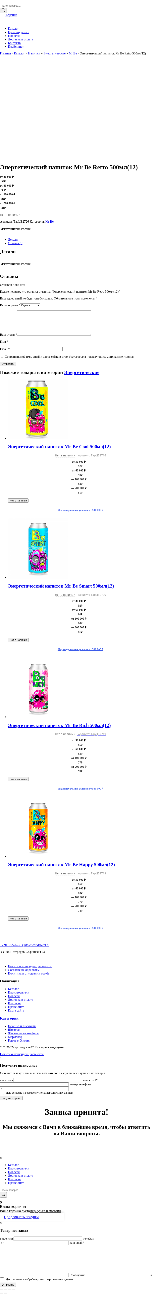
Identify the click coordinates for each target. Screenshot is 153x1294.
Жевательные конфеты (23, 1033)
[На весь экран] (9, 1289)
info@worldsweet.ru (36, 945)
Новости (14, 35)
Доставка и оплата (20, 39)
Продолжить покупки (21, 1217)
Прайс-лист (16, 46)
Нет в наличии (18, 500)
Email (5, 349)
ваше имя (6, 1080)
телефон (88, 1238)
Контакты (14, 43)
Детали (13, 239)
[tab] (80, 239)
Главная (5, 53)
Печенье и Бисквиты (22, 1026)
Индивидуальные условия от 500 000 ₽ (80, 509)
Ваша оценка (10, 305)
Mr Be (73, 53)
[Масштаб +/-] (13, 1289)
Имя (4, 341)
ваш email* (90, 1080)
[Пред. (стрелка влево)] (1, 1293)
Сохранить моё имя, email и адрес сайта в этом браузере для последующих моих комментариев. (69, 356)
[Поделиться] (5, 1289)
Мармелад (15, 1037)
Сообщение (77, 1275)
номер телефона (80, 1084)
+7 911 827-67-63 (11, 945)
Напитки (34, 53)
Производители (18, 32)
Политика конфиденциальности (30, 966)
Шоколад (14, 1029)
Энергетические (54, 53)
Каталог (13, 28)
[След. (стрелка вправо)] (5, 1293)
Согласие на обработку (23, 970)
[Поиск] (3, 10)
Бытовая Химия (18, 1040)
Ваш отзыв (8, 334)
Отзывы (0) (15, 243)
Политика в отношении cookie (28, 973)
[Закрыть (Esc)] (1, 1289)
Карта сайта (16, 1010)
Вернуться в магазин (45, 1211)
